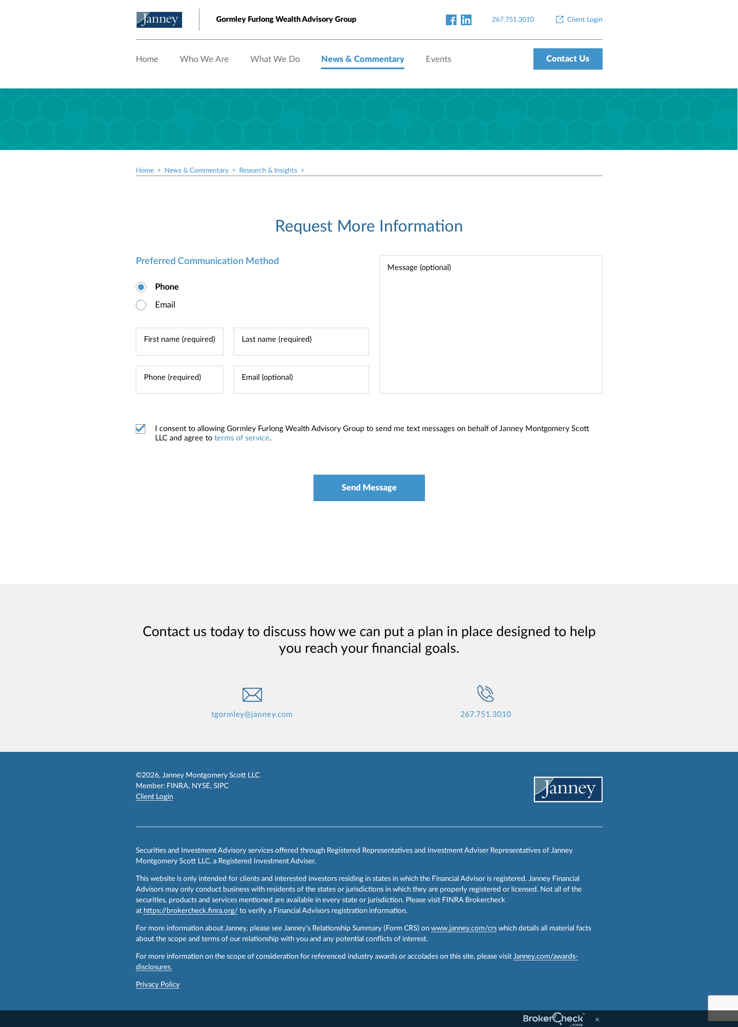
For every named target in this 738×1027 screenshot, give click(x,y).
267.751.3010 (485, 715)
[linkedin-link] (466, 19)
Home (147, 59)
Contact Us (567, 59)
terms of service (241, 438)
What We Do (275, 59)
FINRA (177, 785)
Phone (167, 287)
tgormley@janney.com (252, 715)
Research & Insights (268, 170)
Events (438, 59)
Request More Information (369, 226)
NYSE (201, 785)
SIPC (221, 785)
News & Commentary (362, 59)
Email (165, 305)
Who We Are (204, 59)
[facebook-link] (451, 19)
